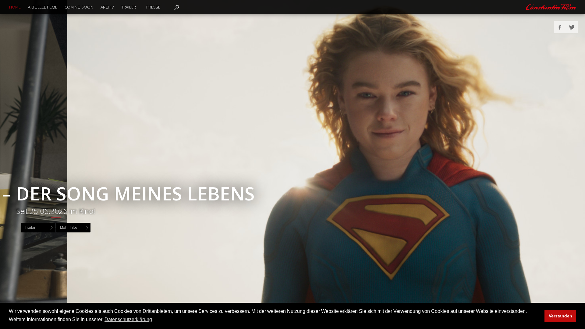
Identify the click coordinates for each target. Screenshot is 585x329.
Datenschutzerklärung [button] (128, 319)
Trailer (128, 7)
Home (15, 7)
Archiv (107, 7)
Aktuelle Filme (42, 7)
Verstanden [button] (560, 315)
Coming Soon (79, 7)
